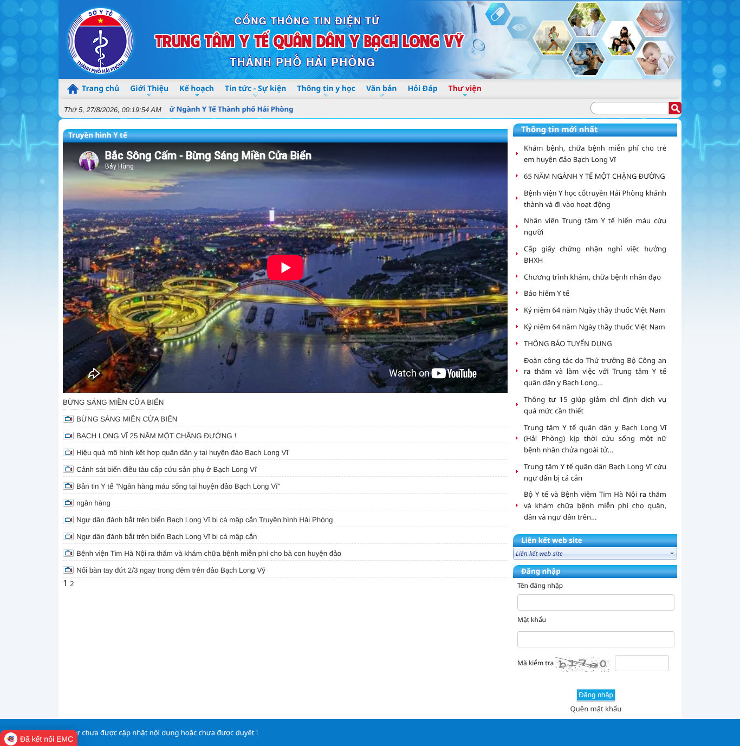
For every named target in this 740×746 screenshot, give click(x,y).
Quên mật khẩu (596, 708)
